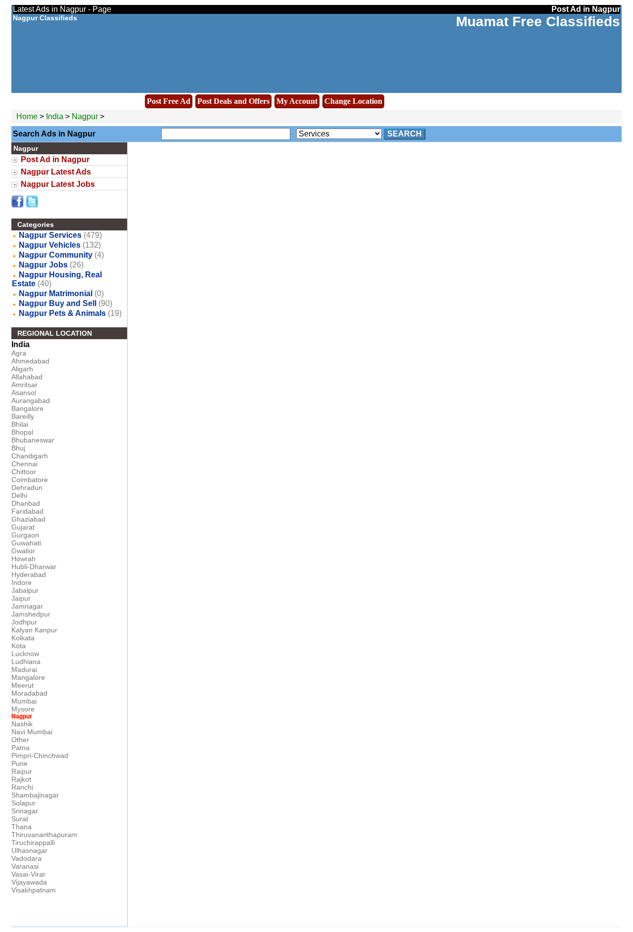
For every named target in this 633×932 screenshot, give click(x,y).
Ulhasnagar (29, 850)
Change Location (353, 101)
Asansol (23, 393)
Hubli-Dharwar (33, 567)
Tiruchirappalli (33, 842)
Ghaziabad (28, 519)
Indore (21, 582)
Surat (19, 819)
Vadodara (26, 858)
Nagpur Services (50, 235)
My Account (296, 101)
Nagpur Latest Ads (56, 172)
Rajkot (21, 779)
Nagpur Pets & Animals (62, 313)
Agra (18, 353)
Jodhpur (24, 622)
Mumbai (24, 701)
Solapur (23, 803)
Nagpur (86, 116)
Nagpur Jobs (43, 265)
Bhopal (22, 432)
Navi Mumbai (31, 732)
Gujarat (23, 527)
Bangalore (27, 408)
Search (404, 134)
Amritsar (24, 385)
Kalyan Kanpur (34, 630)
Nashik (22, 724)
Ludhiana (26, 662)
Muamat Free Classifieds (538, 21)
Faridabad (27, 511)
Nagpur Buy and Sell (57, 303)
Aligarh (22, 369)
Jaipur (21, 598)
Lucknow (25, 654)
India (54, 116)
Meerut (22, 685)
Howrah (23, 559)
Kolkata (23, 638)
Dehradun (27, 487)
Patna (20, 748)
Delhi (19, 495)
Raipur (21, 771)
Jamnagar (27, 606)
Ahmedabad (30, 361)
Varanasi (25, 866)
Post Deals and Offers (233, 101)
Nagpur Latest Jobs (58, 184)
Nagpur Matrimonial (55, 293)
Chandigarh (29, 456)
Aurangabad (30, 400)
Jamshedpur (30, 614)
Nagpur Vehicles (50, 245)
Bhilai (19, 424)
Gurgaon (25, 535)
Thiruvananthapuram (44, 835)
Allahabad (27, 377)
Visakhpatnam (33, 890)
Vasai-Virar (28, 874)
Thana (21, 827)
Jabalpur (25, 590)
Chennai (24, 464)
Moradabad (29, 693)
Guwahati (26, 543)
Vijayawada (29, 882)
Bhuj (18, 448)
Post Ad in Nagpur (55, 159)
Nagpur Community (55, 255)
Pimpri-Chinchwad (39, 755)
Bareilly (22, 416)
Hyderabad (28, 574)
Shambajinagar (35, 795)
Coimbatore (29, 480)
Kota (18, 646)
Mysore (23, 709)
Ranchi (22, 787)
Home (27, 116)
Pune (19, 763)
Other (20, 740)
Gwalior (23, 551)
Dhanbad (25, 503)
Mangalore (28, 677)
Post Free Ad (168, 101)
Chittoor (23, 472)
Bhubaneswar (32, 440)
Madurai (24, 669)
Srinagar (24, 811)
